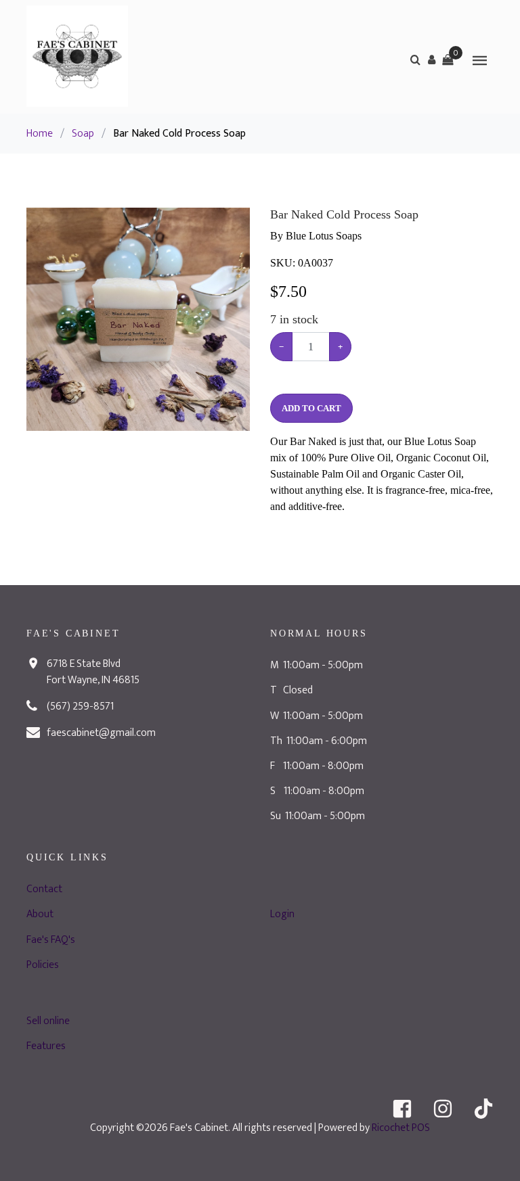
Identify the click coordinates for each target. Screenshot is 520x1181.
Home (39, 133)
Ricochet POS (401, 1128)
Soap (83, 133)
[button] (431, 59)
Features (46, 1046)
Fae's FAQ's (50, 940)
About (39, 914)
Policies (42, 965)
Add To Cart (311, 408)
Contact (44, 889)
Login (282, 914)
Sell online (48, 1021)
